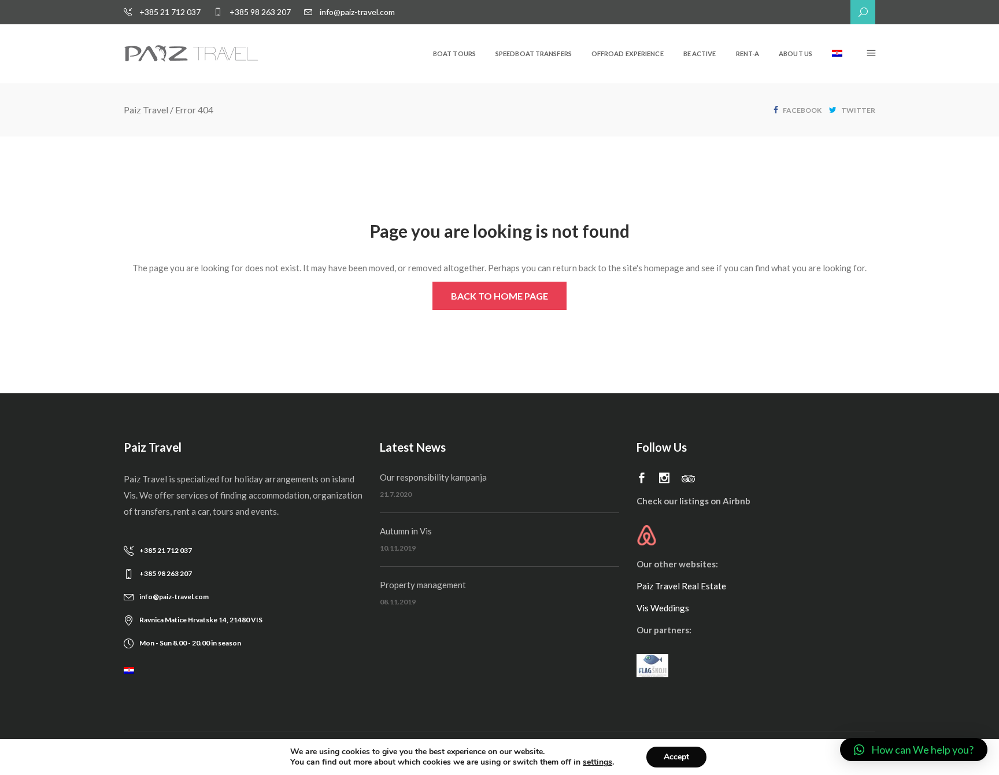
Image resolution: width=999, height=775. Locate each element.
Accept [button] (676, 756)
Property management (423, 585)
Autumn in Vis (406, 531)
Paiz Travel (146, 109)
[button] (913, 749)
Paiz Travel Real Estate (681, 586)
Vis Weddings (663, 608)
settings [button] (597, 761)
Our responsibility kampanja (433, 477)
